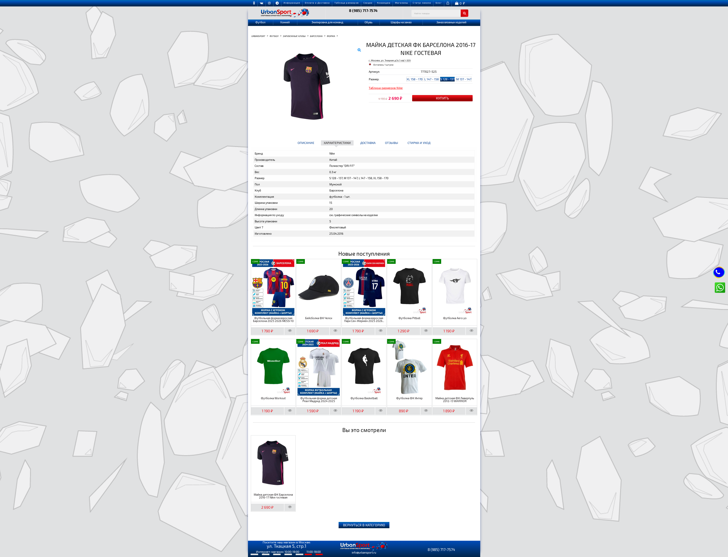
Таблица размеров (346, 2)
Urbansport (258, 35)
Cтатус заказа (422, 2)
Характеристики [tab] (337, 143)
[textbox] (439, 13)
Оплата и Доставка (317, 2)
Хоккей (285, 22)
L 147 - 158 (431, 79)
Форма (331, 35)
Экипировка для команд (327, 22)
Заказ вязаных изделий (451, 22)
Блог (439, 2)
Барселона (316, 35)
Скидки (367, 2)
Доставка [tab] (368, 143)
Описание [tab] (306, 143)
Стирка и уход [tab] (419, 143)
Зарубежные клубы (294, 35)
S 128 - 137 (447, 79)
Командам (383, 2)
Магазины (401, 2)
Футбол (260, 22)
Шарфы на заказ (401, 22)
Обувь (369, 22)
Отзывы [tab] (391, 143)
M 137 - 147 (463, 79)
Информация (292, 2)
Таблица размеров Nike (386, 88)
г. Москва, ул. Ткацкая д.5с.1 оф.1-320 (390, 60)
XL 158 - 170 (415, 79)
